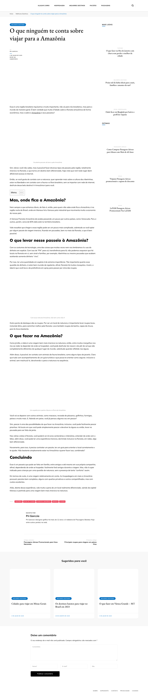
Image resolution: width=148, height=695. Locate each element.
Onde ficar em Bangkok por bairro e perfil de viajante (120, 113)
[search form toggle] (133, 5)
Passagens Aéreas (120, 146)
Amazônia (36, 113)
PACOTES (93, 5)
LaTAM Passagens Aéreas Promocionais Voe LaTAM (120, 209)
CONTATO (114, 691)
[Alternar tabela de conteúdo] (20, 192)
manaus (55, 501)
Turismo (120, 48)
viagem (62, 501)
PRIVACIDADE (125, 691)
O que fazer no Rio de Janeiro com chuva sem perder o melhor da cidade (120, 53)
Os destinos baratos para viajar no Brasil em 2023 (71, 605)
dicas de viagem (29, 501)
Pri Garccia (14, 51)
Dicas (115, 109)
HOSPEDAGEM (59, 5)
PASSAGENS (105, 5)
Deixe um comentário (17, 58)
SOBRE (95, 691)
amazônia (18, 501)
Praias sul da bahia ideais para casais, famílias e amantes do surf (120, 84)
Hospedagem (122, 109)
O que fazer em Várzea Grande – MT (117, 603)
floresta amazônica (44, 501)
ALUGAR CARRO (43, 5)
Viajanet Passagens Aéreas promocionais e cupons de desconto (120, 180)
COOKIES (135, 691)
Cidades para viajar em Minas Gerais (28, 603)
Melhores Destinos (17, 24)
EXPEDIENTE (104, 691)
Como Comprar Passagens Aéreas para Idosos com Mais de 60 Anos (120, 150)
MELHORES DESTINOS (77, 5)
